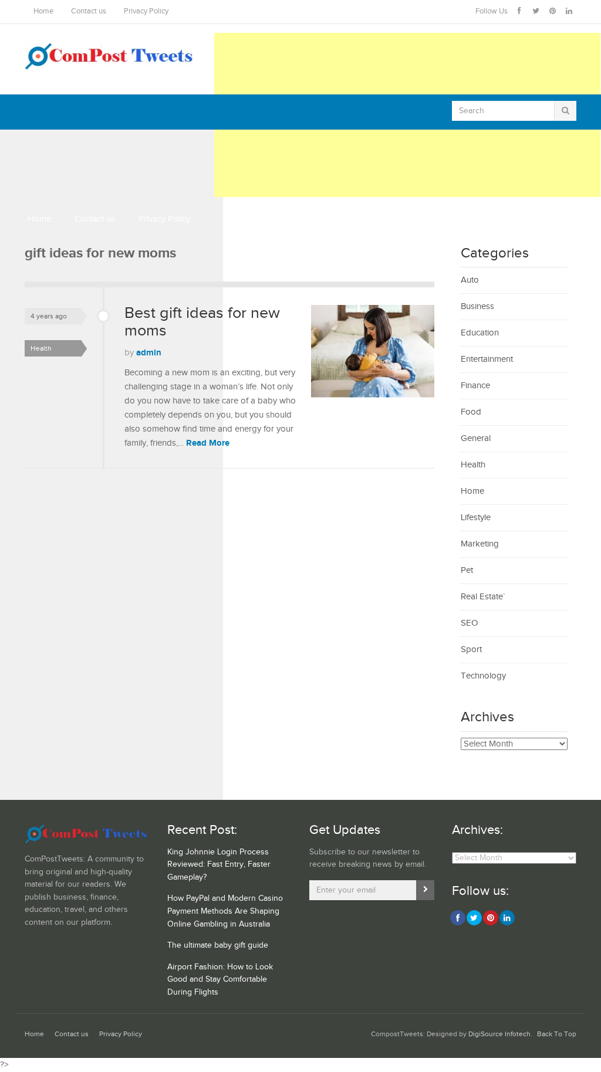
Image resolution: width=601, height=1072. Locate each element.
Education (480, 333)
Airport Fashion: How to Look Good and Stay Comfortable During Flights (220, 979)
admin (148, 352)
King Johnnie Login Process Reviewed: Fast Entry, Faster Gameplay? (219, 864)
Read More (207, 443)
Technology (483, 676)
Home (43, 11)
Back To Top (556, 1034)
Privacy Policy (146, 11)
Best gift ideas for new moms (202, 322)
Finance (475, 386)
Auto (470, 280)
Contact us (88, 11)
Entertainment (487, 359)
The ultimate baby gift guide (217, 945)
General (476, 438)
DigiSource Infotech (499, 1034)
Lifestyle (476, 518)
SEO (469, 623)
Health (41, 348)
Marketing (480, 544)
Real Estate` (483, 597)
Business (477, 306)
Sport (471, 649)
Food (471, 412)
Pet (467, 570)
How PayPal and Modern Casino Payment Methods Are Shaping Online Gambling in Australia (225, 911)
